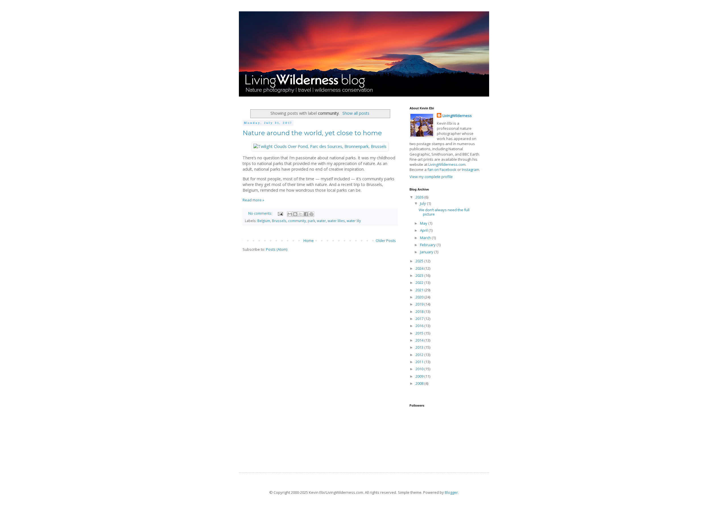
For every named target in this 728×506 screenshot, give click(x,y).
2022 (419, 282)
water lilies (336, 220)
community (297, 220)
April (424, 230)
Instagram (470, 169)
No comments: (260, 213)
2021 (419, 289)
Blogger (451, 492)
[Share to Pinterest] (311, 214)
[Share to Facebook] (306, 214)
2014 (419, 340)
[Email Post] (280, 213)
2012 (419, 354)
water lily (354, 220)
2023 (419, 275)
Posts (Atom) (276, 249)
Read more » (253, 199)
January (427, 251)
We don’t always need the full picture (444, 212)
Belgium (263, 220)
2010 (419, 368)
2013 (419, 347)
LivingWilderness (457, 115)
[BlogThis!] (295, 214)
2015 (419, 333)
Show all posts (355, 113)
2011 (419, 361)
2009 (419, 376)
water (321, 220)
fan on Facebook (441, 169)
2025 (419, 261)
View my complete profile (431, 176)
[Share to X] (300, 214)
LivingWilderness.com (447, 164)
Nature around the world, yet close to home (312, 133)
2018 (419, 311)
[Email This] (290, 214)
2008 (419, 383)
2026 (419, 197)
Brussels (279, 220)
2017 (419, 318)
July (423, 203)
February (428, 244)
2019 (419, 304)
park (311, 220)
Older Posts (386, 240)
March (426, 237)
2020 (419, 297)
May (424, 223)
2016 (419, 325)
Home (308, 240)
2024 (419, 268)
